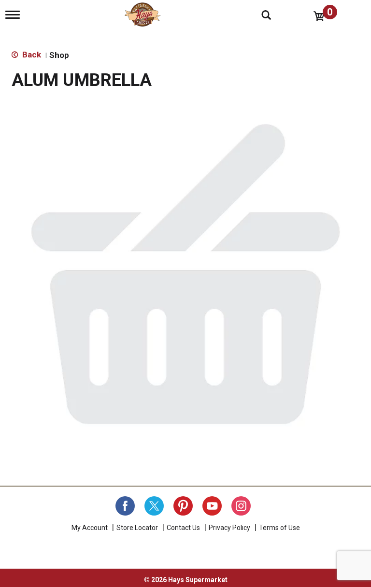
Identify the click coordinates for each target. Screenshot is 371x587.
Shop (59, 55)
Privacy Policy (229, 527)
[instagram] (241, 506)
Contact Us (183, 527)
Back (30, 54)
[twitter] (154, 506)
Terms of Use (279, 527)
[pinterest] (183, 506)
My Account (89, 527)
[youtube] (212, 506)
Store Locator (137, 527)
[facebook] (125, 506)
